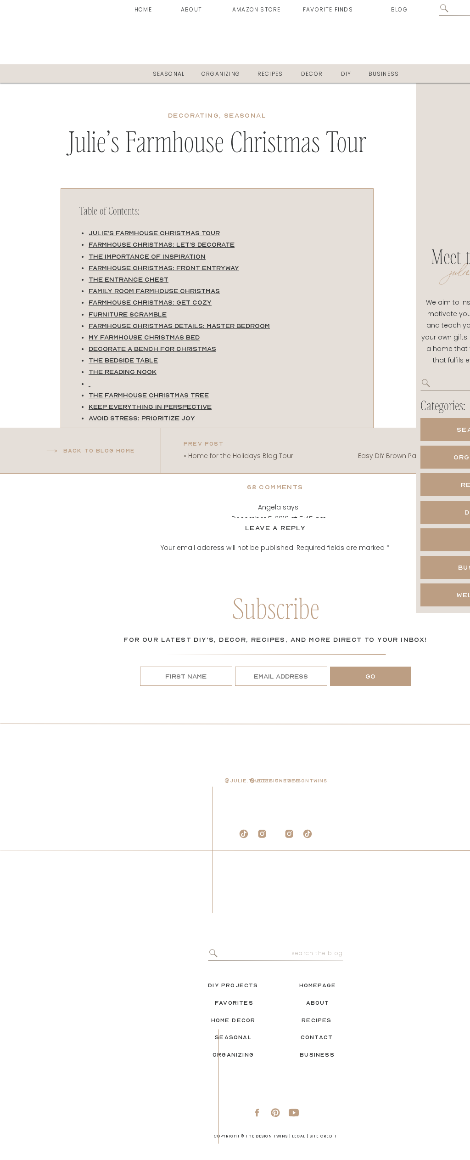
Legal (298, 1136)
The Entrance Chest (128, 279)
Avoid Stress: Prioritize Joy (142, 418)
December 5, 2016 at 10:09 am (278, 1073)
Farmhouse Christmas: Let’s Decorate (162, 244)
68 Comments (275, 487)
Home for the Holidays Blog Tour (240, 455)
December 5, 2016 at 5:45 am (278, 518)
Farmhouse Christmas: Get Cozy (150, 302)
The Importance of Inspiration (147, 256)
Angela (269, 507)
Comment (275, 565)
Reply (283, 855)
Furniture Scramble (128, 314)
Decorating (193, 115)
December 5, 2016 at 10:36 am (283, 967)
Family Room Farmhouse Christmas (154, 290)
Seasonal (245, 115)
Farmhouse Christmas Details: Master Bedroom (179, 325)
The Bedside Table (123, 360)
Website (275, 738)
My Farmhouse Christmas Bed (144, 337)
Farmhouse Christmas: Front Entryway (164, 268)
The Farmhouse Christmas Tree (149, 395)
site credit (323, 1136)
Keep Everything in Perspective (150, 406)
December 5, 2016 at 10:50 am (283, 1148)
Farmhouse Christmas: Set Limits (151, 429)
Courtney (269, 1062)
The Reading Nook (123, 371)
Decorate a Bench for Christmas (152, 348)
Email (275, 709)
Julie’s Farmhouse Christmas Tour (154, 233)
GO (370, 676)
